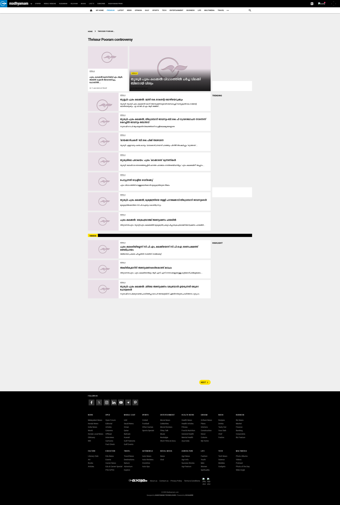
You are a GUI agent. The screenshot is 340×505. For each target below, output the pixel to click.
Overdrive (146, 463)
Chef (220, 434)
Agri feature (186, 466)
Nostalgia (164, 437)
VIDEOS (93, 236)
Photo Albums (242, 456)
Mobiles (221, 463)
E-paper (38, 4)
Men (202, 463)
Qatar (126, 430)
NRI (89, 441)
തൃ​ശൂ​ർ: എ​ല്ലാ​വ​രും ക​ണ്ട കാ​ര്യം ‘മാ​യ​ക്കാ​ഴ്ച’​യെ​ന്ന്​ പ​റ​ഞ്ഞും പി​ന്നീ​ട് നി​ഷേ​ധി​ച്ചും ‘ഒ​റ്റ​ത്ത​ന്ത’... (159, 145)
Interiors (204, 427)
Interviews (109, 437)
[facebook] (91, 402)
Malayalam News (95, 420)
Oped (107, 415)
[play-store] (205, 481)
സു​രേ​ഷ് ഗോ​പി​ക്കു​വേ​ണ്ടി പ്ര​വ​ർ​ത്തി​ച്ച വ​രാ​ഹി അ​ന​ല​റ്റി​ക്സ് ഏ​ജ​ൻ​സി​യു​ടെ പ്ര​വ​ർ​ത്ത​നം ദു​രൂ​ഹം (159, 294)
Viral (162, 460)
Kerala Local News (95, 434)
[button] (3, 3)
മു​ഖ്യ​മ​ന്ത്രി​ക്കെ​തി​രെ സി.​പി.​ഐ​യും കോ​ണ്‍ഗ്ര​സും (140, 205)
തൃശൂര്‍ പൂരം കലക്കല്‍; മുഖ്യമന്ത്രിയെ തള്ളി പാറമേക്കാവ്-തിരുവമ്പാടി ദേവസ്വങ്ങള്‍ (163, 200)
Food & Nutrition (188, 430)
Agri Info (185, 460)
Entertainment (176, 10)
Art (89, 460)
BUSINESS (240, 415)
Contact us (163, 481)
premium (110, 10)
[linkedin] (113, 402)
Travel (221, 10)
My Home (100, 10)
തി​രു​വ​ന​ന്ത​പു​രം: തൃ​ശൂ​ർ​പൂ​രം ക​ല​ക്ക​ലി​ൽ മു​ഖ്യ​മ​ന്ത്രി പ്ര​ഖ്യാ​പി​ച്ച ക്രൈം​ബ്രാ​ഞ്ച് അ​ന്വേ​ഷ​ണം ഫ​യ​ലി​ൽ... (162, 225)
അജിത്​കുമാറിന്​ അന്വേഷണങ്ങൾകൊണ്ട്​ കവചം (146, 268)
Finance (239, 427)
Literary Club (93, 456)
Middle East (129, 415)
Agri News (186, 456)
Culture (91, 451)
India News (92, 427)
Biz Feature (240, 437)
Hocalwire (189, 495)
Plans (203, 424)
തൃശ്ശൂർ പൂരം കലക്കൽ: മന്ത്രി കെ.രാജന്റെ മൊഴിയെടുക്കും (151, 99)
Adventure (128, 466)
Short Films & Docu (168, 441)
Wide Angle (240, 470)
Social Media (166, 451)
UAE (125, 420)
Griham (204, 415)
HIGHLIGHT (217, 243)
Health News (188, 415)
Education (110, 451)
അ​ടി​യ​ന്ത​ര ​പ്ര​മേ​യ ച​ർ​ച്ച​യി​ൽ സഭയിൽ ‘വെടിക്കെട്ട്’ (141, 254)
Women (204, 466)
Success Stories (188, 463)
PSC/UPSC (109, 470)
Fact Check (110, 444)
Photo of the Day (243, 466)
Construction (206, 430)
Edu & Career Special (113, 466)
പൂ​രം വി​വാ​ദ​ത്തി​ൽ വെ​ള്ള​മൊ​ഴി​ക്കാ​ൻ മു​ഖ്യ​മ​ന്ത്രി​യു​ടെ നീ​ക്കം (145, 185)
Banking (239, 430)
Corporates (240, 434)
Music (162, 434)
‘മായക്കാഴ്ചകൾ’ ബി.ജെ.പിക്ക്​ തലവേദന (142, 140)
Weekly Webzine (50, 4)
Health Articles (188, 424)
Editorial (108, 424)
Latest (121, 10)
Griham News (206, 420)
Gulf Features (129, 441)
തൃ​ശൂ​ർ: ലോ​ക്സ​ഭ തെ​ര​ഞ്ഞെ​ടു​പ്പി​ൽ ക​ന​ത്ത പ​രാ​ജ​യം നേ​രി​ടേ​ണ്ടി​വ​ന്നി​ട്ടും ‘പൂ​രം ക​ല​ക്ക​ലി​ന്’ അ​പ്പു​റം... (162, 165)
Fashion (204, 456)
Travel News (129, 456)
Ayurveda (185, 441)
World (90, 430)
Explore (127, 470)
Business (190, 10)
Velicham (74, 4)
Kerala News (93, 424)
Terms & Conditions (192, 481)
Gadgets (221, 466)
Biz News (239, 420)
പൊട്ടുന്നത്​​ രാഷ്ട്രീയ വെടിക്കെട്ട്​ (136, 180)
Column (204, 437)
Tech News (222, 456)
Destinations (129, 460)
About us (153, 481)
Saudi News (129, 424)
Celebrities (164, 424)
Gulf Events (128, 444)
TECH (164, 10)
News (129, 10)
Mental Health (187, 437)
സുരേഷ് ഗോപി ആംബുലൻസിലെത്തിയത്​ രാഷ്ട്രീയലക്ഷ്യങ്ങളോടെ (147, 126)
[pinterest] (135, 402)
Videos (238, 460)
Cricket (145, 420)
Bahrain (127, 434)
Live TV (91, 4)
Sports (155, 10)
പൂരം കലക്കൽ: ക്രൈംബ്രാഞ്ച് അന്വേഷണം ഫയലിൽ (148, 220)
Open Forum (110, 420)
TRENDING (217, 95)
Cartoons (109, 441)
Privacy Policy (176, 481)
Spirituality (205, 470)
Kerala (134, 73)
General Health (188, 434)
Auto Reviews (147, 460)
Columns (109, 430)
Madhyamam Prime (115, 4)
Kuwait (127, 437)
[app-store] (209, 481)
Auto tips (146, 466)
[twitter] (99, 402)
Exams (108, 460)
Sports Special (148, 430)
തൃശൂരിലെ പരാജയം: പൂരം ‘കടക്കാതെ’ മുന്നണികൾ (148, 160)
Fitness (185, 427)
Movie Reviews (166, 427)
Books (83, 4)
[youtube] (121, 402)
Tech (220, 451)
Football (145, 424)
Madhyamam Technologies (165, 495)
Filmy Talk (164, 430)
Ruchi (221, 415)
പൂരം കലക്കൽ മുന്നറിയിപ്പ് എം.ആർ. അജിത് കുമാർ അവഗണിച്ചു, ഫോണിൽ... (106, 80)
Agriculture (187, 451)
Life (199, 10)
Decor (203, 434)
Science (221, 460)
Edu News (109, 456)
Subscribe (101, 4)
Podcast (239, 463)
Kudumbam (63, 4)
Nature (127, 463)
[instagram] (106, 402)
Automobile (147, 451)
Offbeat (108, 434)
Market (239, 424)
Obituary (91, 437)
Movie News (165, 420)
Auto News (146, 456)
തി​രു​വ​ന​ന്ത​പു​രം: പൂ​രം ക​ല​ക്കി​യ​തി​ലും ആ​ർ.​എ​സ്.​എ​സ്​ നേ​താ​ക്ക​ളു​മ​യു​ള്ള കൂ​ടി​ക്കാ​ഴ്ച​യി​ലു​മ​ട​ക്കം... (161, 273)
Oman (126, 427)
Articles (108, 427)
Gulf (147, 10)
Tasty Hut (222, 427)
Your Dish (222, 430)
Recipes (221, 420)
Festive (221, 437)
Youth (203, 460)
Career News (110, 463)
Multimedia (209, 10)
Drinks (221, 424)
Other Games (147, 427)
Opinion (138, 10)
